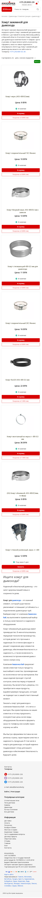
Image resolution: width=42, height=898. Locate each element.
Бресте (21, 879)
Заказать (20, 567)
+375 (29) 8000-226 (15, 774)
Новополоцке (26, 883)
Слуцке (14, 886)
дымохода (16, 600)
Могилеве (27, 877)
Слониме (7, 886)
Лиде (27, 881)
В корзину (20, 113)
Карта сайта (8, 874)
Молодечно (8, 883)
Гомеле (20, 877)
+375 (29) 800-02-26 (18, 51)
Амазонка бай (18, 664)
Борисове (21, 881)
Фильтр (37, 62)
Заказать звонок (27, 4)
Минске (20, 886)
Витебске (7, 879)
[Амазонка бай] (9, 3)
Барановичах (29, 879)
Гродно (15, 879)
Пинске (34, 883)
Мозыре (17, 883)
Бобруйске (8, 881)
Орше (15, 881)
